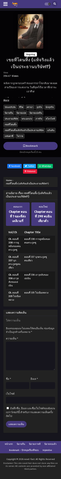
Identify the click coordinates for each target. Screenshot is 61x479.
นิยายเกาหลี (34, 444)
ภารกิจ (39, 118)
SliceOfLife (10, 107)
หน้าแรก (9, 444)
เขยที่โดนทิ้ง (10, 124)
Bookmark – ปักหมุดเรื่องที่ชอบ (24, 450)
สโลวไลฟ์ (50, 118)
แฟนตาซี (9, 136)
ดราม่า (30, 107)
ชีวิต (21, 107)
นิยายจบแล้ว (50, 444)
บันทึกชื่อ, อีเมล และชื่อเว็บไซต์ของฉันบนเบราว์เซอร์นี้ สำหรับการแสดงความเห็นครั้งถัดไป (30, 412)
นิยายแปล (21, 113)
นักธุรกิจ (50, 107)
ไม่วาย (20, 136)
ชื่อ (8, 378)
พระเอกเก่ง (27, 118)
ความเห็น (12, 338)
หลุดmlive (47, 450)
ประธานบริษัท (11, 118)
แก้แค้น (50, 130)
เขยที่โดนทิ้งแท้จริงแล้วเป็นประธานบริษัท (24, 130)
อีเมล (34, 378)
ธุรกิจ (39, 107)
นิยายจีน (9, 113)
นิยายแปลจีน (36, 113)
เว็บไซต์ (10, 393)
